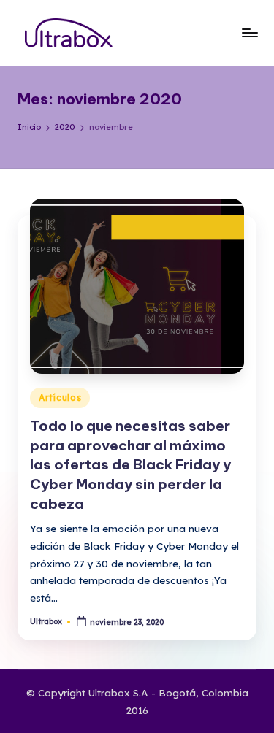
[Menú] (249, 32)
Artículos (60, 397)
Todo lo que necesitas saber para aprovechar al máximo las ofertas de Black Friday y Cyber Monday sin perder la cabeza (130, 465)
